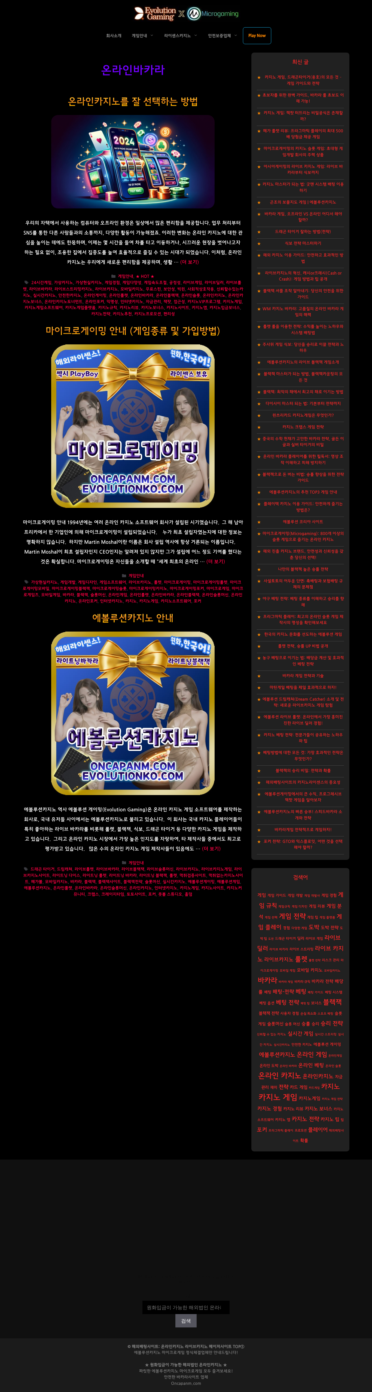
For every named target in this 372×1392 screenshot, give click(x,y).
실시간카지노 (44, 295)
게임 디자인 (299, 906)
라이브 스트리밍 (301, 949)
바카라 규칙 (302, 981)
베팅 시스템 (333, 992)
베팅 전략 (287, 1002)
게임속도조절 (155, 283)
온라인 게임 (312, 1054)
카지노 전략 (305, 1119)
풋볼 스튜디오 (170, 894)
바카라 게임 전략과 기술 (303, 676)
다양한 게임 (299, 928)
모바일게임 (50, 595)
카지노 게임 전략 (332, 1098)
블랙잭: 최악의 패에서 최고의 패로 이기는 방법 (303, 392)
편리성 (169, 314)
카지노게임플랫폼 (80, 308)
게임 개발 (295, 895)
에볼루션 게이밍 (327, 1044)
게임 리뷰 (317, 906)
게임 (261, 895)
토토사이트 (136, 894)
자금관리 (153, 302)
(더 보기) (189, 262)
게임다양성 (131, 283)
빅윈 (181, 289)
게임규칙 (284, 906)
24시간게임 (41, 283)
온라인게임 (117, 595)
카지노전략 (100, 314)
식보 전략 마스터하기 (303, 243)
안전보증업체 (219, 36)
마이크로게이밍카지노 (148, 589)
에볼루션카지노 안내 (132, 618)
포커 (197, 601)
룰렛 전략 (315, 960)
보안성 (169, 289)
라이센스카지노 (177, 36)
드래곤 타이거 (42, 869)
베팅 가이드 (316, 992)
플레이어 (318, 1130)
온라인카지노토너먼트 (63, 302)
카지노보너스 (152, 308)
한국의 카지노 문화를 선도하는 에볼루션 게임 (303, 634)
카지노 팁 (330, 1119)
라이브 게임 (314, 939)
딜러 (300, 938)
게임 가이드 (276, 895)
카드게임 (314, 1087)
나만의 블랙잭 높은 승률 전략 (303, 569)
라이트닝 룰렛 (94, 876)
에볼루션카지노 (37, 888)
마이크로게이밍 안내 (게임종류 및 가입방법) (132, 331)
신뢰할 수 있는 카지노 (271, 1034)
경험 (286, 928)
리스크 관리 (330, 960)
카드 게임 (298, 1087)
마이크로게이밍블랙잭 (71, 589)
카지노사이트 (177, 308)
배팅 (267, 992)
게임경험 (112, 283)
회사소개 (113, 36)
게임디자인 (87, 582)
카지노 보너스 (318, 1108)
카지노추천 (122, 314)
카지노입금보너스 (224, 308)
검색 (186, 1296)
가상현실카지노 (88, 283)
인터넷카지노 (131, 302)
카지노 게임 (277, 1098)
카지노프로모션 (147, 314)
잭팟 (167, 302)
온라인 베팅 (311, 1065)
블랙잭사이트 (109, 882)
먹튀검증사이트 (192, 876)
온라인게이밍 (95, 295)
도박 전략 (330, 928)
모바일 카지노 (310, 970)
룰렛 (157, 582)
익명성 (112, 302)
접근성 (179, 302)
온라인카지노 (214, 295)
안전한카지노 (69, 295)
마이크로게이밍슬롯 (109, 589)
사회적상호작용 (200, 289)
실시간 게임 (300, 1033)
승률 (305, 1023)
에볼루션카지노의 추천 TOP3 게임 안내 (303, 492)
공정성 (175, 283)
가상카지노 (63, 283)
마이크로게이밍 (177, 582)
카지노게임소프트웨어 (44, 308)
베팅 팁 (305, 1003)
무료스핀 (153, 289)
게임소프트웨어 (112, 582)
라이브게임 (192, 283)
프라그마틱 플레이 (281, 1130)
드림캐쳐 (64, 869)
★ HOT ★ (145, 276)
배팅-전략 (283, 991)
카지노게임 (232, 302)
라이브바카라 (40, 289)
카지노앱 (199, 308)
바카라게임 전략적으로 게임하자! (303, 830)
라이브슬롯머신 (160, 869)
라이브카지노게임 (216, 869)
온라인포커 (94, 302)
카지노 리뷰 (293, 1109)
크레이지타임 (112, 894)
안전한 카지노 (301, 1045)
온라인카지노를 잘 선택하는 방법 (133, 102)
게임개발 (67, 582)
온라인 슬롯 (333, 1066)
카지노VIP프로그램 (203, 302)
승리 (315, 1024)
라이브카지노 (106, 289)
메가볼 (36, 882)
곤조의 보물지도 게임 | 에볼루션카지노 (303, 202)
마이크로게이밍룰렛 (210, 582)
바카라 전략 (322, 981)
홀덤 (188, 894)
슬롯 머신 (292, 1024)
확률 (304, 1140)
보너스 (316, 1003)
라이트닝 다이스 (66, 876)
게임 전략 (292, 916)
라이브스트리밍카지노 (73, 289)
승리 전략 (332, 1023)
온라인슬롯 (190, 295)
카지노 (131, 601)
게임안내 (139, 36)
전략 (283, 1087)
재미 (273, 1087)
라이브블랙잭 (132, 869)
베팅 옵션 (267, 1003)
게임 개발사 (312, 895)
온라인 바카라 (288, 1066)
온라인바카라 (141, 295)
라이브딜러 (214, 283)
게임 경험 (329, 895)
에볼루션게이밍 (201, 882)
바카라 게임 (286, 981)
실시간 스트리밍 (326, 1034)
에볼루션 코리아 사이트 (303, 522)
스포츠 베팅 (325, 1013)
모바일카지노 (131, 289)
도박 (314, 927)
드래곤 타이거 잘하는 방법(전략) (303, 232)
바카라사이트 (187, 1377)
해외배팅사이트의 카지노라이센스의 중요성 (303, 782)
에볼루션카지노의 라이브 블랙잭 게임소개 (303, 362)
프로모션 (301, 1130)
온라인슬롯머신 (215, 595)
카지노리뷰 (129, 308)
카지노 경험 (269, 1108)
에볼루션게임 (228, 882)
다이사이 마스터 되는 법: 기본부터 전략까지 (303, 404)
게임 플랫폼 (327, 917)
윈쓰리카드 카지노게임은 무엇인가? (303, 415)
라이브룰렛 (84, 869)
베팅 (300, 991)
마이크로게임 (217, 589)
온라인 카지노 (279, 1076)
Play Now (257, 36)
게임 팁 (312, 917)
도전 (271, 938)
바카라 (68, 595)
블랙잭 (82, 595)
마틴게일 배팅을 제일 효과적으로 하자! (303, 688)
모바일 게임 (287, 970)
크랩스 (93, 894)
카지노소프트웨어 (176, 601)
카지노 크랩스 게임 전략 (303, 427)
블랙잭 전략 (269, 1013)
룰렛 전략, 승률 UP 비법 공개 (303, 646)
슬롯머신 (98, 595)
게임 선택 (271, 917)
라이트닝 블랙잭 (153, 876)
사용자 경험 (289, 1013)
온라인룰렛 (118, 295)
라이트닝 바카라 (123, 876)
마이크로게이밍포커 (187, 589)
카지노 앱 (282, 1120)
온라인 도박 (269, 1066)
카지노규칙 (107, 308)
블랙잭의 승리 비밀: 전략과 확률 (303, 771)
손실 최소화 (308, 1013)
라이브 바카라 (278, 949)
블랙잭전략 (132, 882)
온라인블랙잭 (167, 295)
